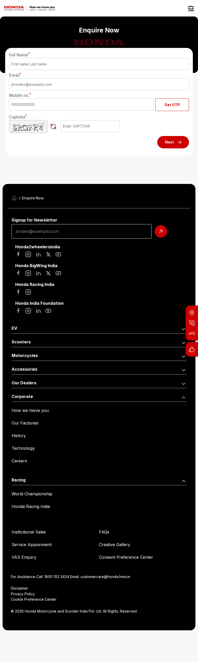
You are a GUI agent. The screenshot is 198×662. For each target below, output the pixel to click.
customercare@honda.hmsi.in (105, 576)
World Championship (32, 493)
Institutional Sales (29, 531)
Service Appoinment (32, 544)
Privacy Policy (23, 594)
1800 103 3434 (56, 576)
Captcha (18, 117)
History (19, 435)
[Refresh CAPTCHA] (53, 126)
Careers (19, 460)
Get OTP (172, 105)
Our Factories (25, 423)
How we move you (30, 410)
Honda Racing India (31, 506)
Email (15, 75)
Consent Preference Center (126, 557)
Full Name (19, 54)
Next (169, 142)
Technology (23, 448)
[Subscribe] (161, 231)
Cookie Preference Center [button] (33, 599)
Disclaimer (19, 588)
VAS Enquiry (24, 557)
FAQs (104, 531)
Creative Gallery (114, 544)
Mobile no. (20, 95)
